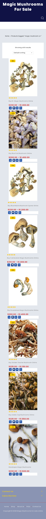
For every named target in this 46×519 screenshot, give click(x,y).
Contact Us (36, 506)
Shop (13, 506)
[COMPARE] (20, 108)
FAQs (28, 506)
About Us (20, 506)
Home (7, 36)
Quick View (17, 108)
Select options (10, 108)
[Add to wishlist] (14, 108)
